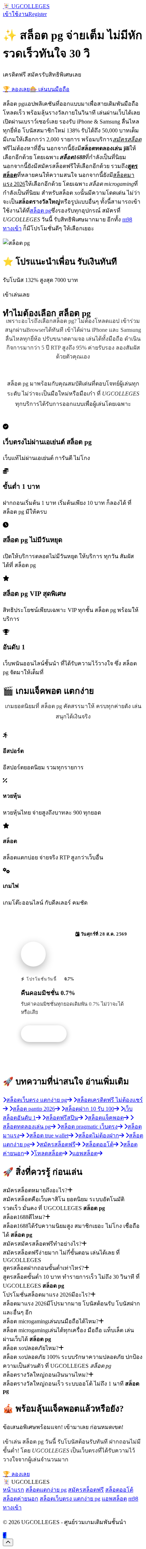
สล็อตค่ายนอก (20, 1499)
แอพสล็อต (114, 1499)
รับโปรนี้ (47, 1034)
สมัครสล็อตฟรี (86, 1490)
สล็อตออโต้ (119, 1490)
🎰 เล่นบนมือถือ (49, 89)
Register (37, 14)
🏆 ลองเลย (16, 89)
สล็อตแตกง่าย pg (46, 1490)
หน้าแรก (13, 1490)
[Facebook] (4, 1535)
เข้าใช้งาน (15, 14)
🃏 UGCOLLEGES (26, 6)
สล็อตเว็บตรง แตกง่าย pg (70, 1499)
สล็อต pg (40, 211)
